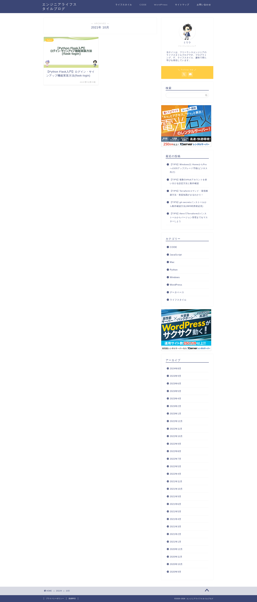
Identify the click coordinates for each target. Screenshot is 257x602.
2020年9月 (175, 571)
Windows (175, 277)
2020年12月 (176, 549)
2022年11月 (176, 428)
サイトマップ (182, 4)
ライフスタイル (123, 4)
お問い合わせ (204, 4)
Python (174, 269)
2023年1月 (175, 413)
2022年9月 (175, 443)
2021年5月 (175, 511)
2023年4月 (175, 398)
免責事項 (72, 598)
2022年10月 (176, 436)
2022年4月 (175, 474)
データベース (177, 292)
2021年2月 (175, 534)
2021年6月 (175, 504)
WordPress (161, 4)
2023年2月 (175, 406)
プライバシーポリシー (55, 598)
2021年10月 (176, 489)
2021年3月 (175, 526)
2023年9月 (175, 376)
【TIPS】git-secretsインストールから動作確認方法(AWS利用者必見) (188, 204)
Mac (172, 262)
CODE (143, 4)
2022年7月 (175, 459)
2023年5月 (175, 391)
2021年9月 (175, 496)
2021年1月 (175, 541)
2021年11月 (176, 481)
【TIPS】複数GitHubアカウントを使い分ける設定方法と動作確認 (188, 182)
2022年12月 (176, 421)
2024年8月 (175, 368)
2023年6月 (175, 383)
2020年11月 (176, 556)
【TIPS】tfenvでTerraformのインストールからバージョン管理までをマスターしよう (189, 217)
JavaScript (176, 254)
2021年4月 (175, 519)
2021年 (59, 591)
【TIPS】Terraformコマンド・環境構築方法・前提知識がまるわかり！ (189, 193)
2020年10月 (176, 564)
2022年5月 (175, 466)
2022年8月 (175, 451)
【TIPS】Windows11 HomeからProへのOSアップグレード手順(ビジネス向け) (188, 168)
